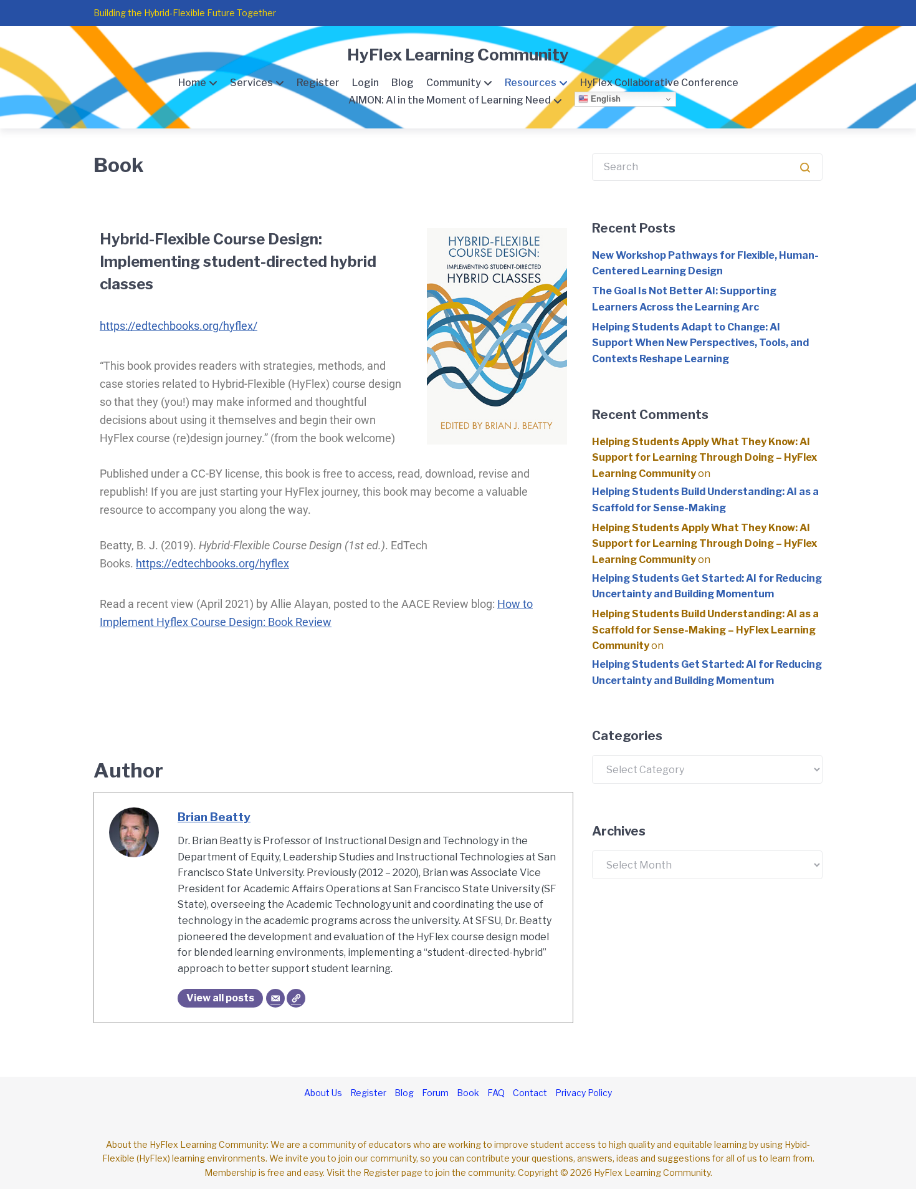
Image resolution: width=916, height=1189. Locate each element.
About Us (323, 1092)
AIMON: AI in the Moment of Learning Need (449, 100)
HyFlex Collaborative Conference (659, 83)
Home (192, 83)
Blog (402, 83)
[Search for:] (707, 166)
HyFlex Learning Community (458, 54)
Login (365, 83)
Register (318, 83)
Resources (530, 83)
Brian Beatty (214, 816)
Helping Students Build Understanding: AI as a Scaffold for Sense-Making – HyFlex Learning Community (705, 630)
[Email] (275, 998)
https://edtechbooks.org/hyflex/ (178, 325)
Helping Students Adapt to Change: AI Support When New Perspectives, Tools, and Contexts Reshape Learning (700, 343)
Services (251, 83)
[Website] (296, 998)
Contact (530, 1092)
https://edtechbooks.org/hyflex (212, 563)
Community (453, 83)
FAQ (496, 1092)
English (604, 98)
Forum (435, 1092)
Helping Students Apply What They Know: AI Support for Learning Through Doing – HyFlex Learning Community (704, 457)
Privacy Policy (583, 1092)
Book (468, 1092)
